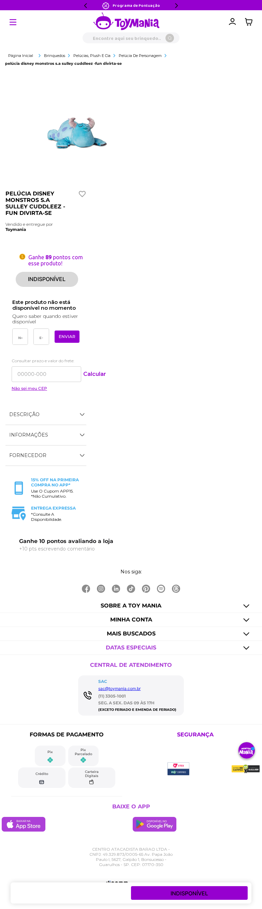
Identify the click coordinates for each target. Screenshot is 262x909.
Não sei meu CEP (29, 388)
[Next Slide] (176, 5)
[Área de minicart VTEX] (250, 22)
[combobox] (131, 37)
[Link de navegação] (126, 21)
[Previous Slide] (85, 5)
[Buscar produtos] (169, 38)
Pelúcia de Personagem (140, 55)
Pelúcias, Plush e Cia (92, 55)
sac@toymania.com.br (119, 688)
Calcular (94, 374)
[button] (45, 415)
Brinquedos (54, 55)
